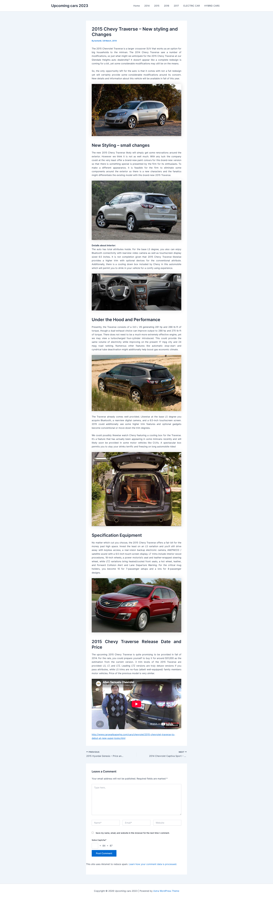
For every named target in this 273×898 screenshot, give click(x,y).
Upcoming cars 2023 (69, 5)
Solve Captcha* (99, 840)
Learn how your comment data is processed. (153, 864)
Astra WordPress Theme (166, 890)
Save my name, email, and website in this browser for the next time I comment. (133, 833)
